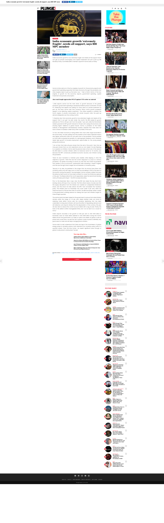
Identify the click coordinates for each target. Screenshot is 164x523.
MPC (99, 252)
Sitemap (100, 479)
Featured (71, 252)
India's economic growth (78, 252)
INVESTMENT (87, 252)
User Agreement (76, 479)
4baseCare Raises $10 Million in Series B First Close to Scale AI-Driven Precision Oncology (43, 71)
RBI (53, 253)
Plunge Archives (61, 49)
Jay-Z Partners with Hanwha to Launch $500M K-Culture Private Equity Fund (42, 86)
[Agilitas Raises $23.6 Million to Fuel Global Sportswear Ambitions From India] (43, 53)
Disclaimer (94, 479)
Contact (69, 479)
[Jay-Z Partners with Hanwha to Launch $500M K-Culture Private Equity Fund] (43, 83)
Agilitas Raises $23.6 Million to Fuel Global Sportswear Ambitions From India (43, 56)
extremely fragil (64, 252)
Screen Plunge (110, 72)
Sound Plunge (110, 49)
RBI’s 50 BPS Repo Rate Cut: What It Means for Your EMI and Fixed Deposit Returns (43, 101)
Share (73, 1)
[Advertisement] (77, 75)
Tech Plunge (110, 258)
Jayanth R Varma (94, 252)
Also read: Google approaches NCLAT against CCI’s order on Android (74, 99)
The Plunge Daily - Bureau (112, 161)
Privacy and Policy (86, 479)
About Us (64, 479)
